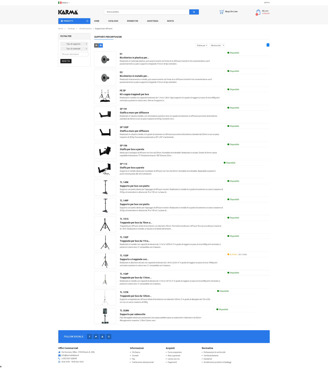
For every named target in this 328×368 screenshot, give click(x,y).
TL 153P (124, 255)
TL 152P (124, 237)
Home (60, 28)
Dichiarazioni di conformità (215, 352)
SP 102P (124, 127)
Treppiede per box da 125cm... (136, 296)
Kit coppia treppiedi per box (134, 94)
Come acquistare (175, 352)
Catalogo (71, 28)
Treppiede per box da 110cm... (136, 277)
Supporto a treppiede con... (134, 259)
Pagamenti (172, 362)
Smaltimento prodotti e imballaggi (217, 362)
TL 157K (124, 292)
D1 (121, 54)
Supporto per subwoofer (133, 314)
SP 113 (123, 164)
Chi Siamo (136, 352)
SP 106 (123, 145)
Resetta (66, 61)
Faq (133, 359)
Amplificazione (85, 28)
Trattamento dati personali (143, 362)
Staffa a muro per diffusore (134, 112)
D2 (121, 72)
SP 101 (123, 109)
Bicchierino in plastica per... (134, 57)
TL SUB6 (124, 310)
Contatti (135, 356)
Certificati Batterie (211, 356)
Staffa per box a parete (132, 149)
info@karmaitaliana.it (70, 355)
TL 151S (124, 219)
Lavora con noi (174, 359)
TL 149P (124, 200)
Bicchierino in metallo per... (134, 76)
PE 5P (123, 90)
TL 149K (124, 182)
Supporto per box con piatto (135, 186)
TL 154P (124, 274)
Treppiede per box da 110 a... (135, 241)
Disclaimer (208, 359)
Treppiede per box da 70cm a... (136, 222)
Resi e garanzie (174, 356)
